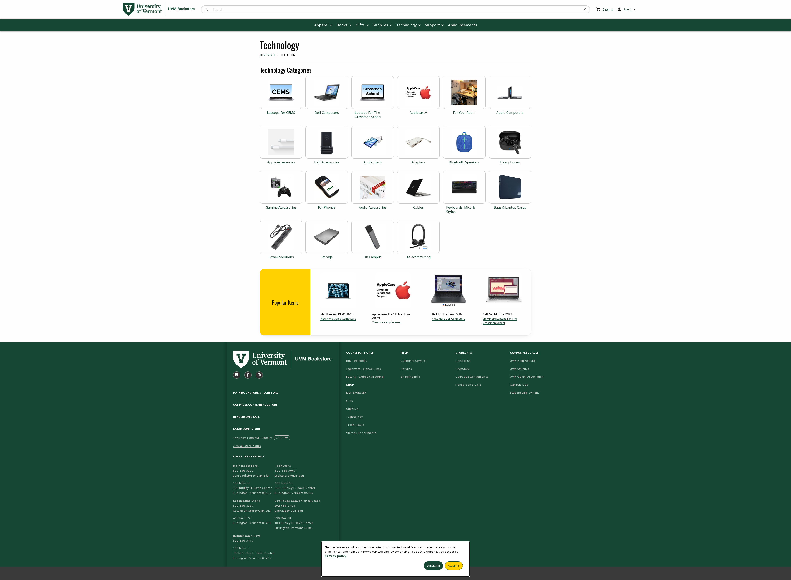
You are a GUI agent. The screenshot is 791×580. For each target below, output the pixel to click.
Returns (406, 369)
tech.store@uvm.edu (289, 475)
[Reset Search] (585, 9)
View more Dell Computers (448, 319)
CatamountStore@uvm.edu (252, 510)
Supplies (352, 409)
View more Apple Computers (338, 319)
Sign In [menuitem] (627, 9)
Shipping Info (410, 376)
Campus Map (533, 384)
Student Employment (535, 392)
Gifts (349, 401)
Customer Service (413, 361)
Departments (267, 55)
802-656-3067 (285, 470)
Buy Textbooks (356, 361)
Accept (454, 565)
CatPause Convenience (472, 376)
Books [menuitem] (342, 24)
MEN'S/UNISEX (356, 392)
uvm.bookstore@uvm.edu (251, 475)
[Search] (206, 9)
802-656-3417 (243, 540)
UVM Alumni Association (535, 376)
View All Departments (361, 433)
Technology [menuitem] (406, 24)
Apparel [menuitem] (321, 24)
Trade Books (355, 425)
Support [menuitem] (432, 24)
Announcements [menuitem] (462, 24)
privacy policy (336, 556)
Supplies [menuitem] (380, 24)
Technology (354, 417)
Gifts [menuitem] (360, 24)
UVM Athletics (534, 369)
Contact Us (463, 361)
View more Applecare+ (386, 322)
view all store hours (247, 446)
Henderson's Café (468, 384)
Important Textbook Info (363, 369)
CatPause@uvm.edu (289, 510)
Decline (433, 565)
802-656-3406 (285, 505)
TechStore (462, 369)
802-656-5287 (243, 505)
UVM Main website (535, 361)
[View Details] (338, 290)
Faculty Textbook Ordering (365, 376)
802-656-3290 (243, 470)
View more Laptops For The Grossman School (500, 321)
